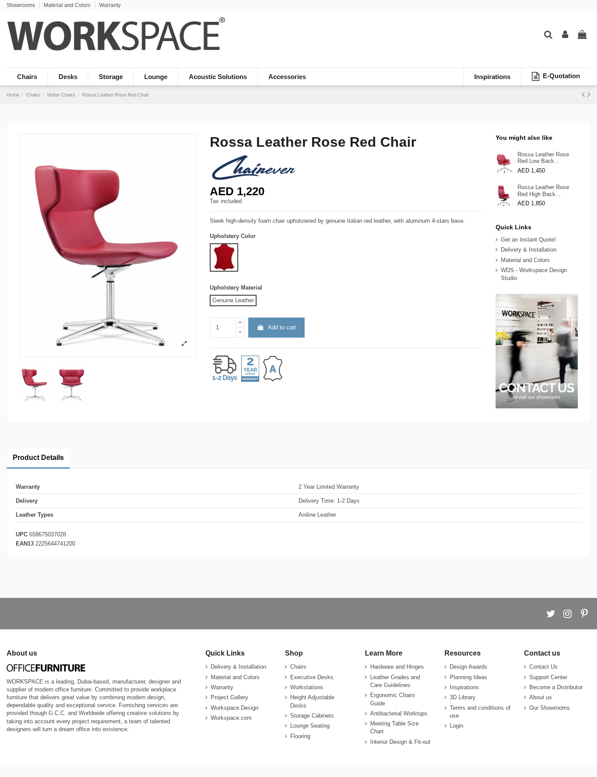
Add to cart (282, 327)
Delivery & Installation (528, 249)
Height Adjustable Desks (312, 701)
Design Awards (468, 666)
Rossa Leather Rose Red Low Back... (543, 158)
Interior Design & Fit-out (400, 742)
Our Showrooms (549, 707)
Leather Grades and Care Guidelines (395, 681)
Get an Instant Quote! (528, 239)
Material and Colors (68, 5)
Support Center (548, 677)
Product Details (38, 457)
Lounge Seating (310, 725)
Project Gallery (229, 697)
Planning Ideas (468, 677)
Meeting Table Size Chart (394, 727)
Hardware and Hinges (397, 666)
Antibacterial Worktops (398, 713)
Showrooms (21, 5)
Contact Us (543, 666)
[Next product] (588, 94)
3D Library (463, 697)
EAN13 (25, 543)
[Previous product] (584, 94)
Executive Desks (311, 677)
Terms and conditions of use (480, 711)
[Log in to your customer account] (565, 35)
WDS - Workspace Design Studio (534, 274)
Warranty (110, 5)
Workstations (306, 687)
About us (540, 697)
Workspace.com (231, 718)
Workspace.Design (234, 707)
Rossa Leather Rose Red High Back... (543, 190)
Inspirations (464, 687)
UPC (22, 534)
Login (456, 725)
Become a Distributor (556, 687)
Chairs (298, 666)
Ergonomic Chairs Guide (392, 699)
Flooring (300, 736)
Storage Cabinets (312, 715)
